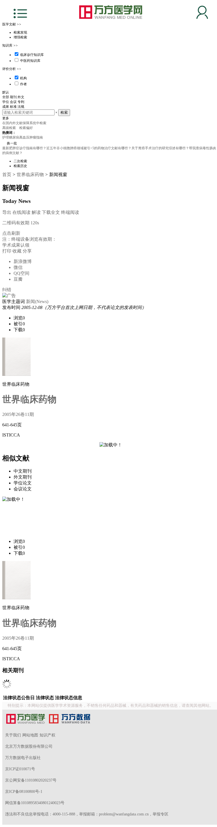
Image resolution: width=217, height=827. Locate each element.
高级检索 (9, 128)
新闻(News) (37, 301)
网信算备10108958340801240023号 (34, 803)
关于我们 (13, 735)
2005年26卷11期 (18, 414)
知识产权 (47, 735)
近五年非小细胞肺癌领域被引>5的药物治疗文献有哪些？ (88, 148)
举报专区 (160, 814)
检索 (64, 112)
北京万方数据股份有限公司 (29, 746)
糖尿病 (14, 137)
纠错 (6, 289)
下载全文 (51, 212)
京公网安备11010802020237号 (31, 780)
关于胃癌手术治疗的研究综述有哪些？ (160, 148)
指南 (39, 137)
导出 (6, 212)
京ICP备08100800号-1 (23, 791)
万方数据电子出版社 (23, 758)
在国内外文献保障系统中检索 (24, 123)
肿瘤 (32, 137)
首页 (6, 174)
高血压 (24, 137)
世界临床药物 (30, 174)
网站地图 (30, 735)
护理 (5, 137)
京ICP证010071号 (20, 769)
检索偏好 (26, 128)
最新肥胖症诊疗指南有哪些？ (24, 148)
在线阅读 (21, 212)
